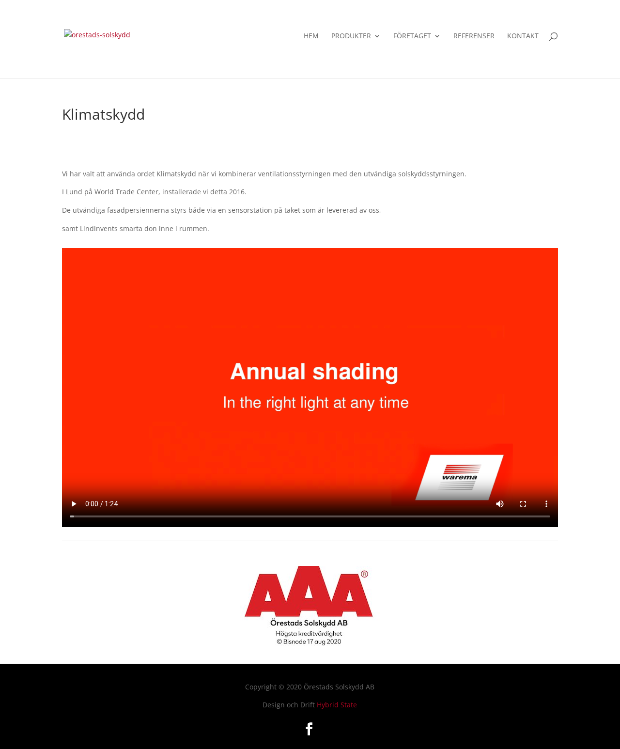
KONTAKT (523, 36)
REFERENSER (474, 36)
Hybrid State (337, 704)
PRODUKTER (351, 36)
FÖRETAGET (412, 36)
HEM (311, 36)
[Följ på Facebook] (309, 729)
